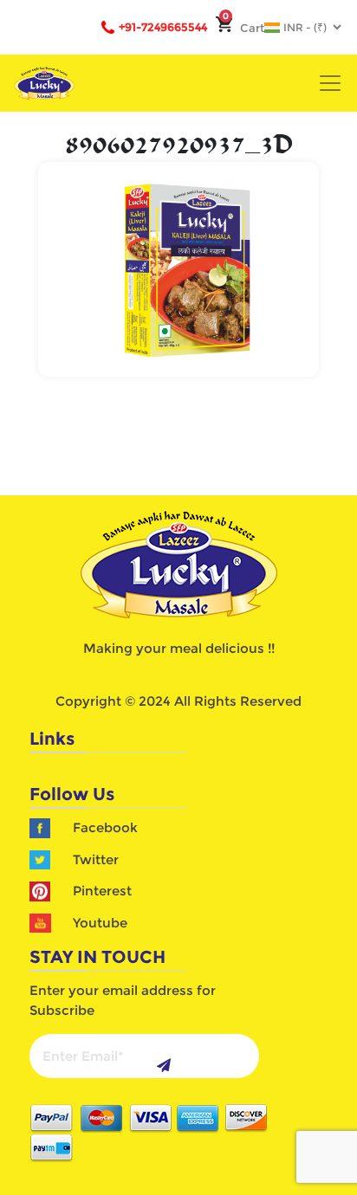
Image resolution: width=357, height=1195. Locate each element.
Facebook (105, 827)
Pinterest (102, 890)
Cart (243, 28)
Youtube (100, 922)
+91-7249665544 (163, 27)
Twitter (96, 859)
